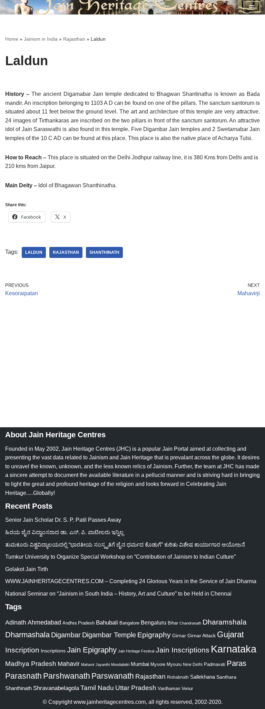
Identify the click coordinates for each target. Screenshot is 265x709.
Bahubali (107, 622)
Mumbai (140, 664)
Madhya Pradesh (30, 663)
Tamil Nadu (97, 687)
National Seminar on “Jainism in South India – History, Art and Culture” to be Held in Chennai (118, 594)
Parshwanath (66, 675)
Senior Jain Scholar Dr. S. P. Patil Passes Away (63, 520)
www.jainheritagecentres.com (109, 702)
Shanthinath (104, 252)
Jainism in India (41, 39)
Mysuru (174, 664)
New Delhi (193, 664)
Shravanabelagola (56, 688)
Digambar (66, 635)
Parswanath (112, 676)
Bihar (173, 623)
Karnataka (233, 649)
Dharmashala (27, 634)
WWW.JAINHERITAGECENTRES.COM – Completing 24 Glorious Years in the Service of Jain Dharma (130, 581)
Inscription (22, 650)
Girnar (179, 635)
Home (11, 39)
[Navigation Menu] (252, 7)
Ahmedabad (44, 622)
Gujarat (230, 634)
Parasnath (23, 676)
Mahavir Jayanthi (95, 664)
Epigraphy (154, 635)
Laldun (33, 252)
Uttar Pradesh (135, 687)
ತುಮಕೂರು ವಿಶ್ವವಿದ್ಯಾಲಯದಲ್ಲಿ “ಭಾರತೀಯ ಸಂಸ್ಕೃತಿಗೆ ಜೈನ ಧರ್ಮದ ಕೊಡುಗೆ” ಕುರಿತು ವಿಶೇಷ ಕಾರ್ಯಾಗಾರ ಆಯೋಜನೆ (125, 545)
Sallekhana (202, 677)
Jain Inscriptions (182, 650)
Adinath (15, 622)
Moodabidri (120, 664)
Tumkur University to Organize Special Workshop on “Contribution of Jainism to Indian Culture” (120, 557)
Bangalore (129, 623)
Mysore (157, 664)
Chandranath (190, 623)
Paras (236, 663)
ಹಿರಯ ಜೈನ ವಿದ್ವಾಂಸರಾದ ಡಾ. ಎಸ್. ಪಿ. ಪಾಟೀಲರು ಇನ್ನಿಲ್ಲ (64, 532)
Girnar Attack (201, 635)
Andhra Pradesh (78, 623)
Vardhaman (169, 688)
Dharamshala (225, 622)
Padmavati (214, 664)
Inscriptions (53, 650)
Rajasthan (74, 39)
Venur (187, 688)
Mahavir (69, 663)
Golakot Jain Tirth (26, 569)
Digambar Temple (109, 635)
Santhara (226, 677)
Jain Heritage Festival (136, 651)
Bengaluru (153, 622)
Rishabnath (178, 677)
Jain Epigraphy (92, 650)
